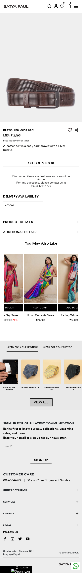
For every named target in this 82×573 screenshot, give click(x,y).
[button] (4, 283)
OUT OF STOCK (41, 163)
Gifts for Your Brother (22, 347)
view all (41, 402)
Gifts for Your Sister (57, 347)
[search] (49, 6)
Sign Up (41, 460)
